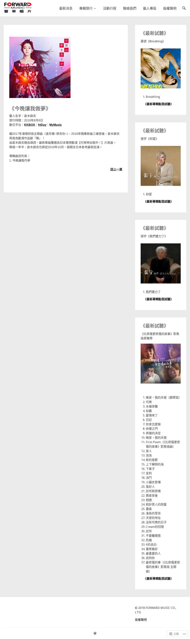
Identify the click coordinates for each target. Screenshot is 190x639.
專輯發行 (86, 8)
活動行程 (109, 8)
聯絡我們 (129, 8)
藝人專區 (149, 8)
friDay (42, 124)
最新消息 (66, 8)
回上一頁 (116, 169)
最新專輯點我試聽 (158, 104)
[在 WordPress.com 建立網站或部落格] (95, 633)
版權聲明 (169, 8)
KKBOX (29, 124)
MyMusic (55, 124)
